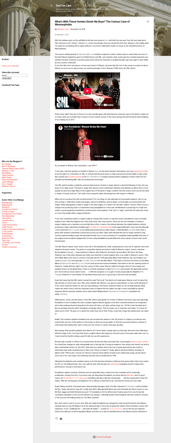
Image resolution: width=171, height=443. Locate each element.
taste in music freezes (139, 342)
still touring (114, 364)
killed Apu (130, 375)
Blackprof (6, 207)
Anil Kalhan (6, 173)
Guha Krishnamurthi (9, 180)
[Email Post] (61, 420)
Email (4, 75)
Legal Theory (7, 227)
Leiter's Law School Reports (13, 229)
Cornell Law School (9, 209)
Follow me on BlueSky (10, 66)
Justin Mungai (7, 182)
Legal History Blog (9, 225)
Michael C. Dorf (8, 171)
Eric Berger (6, 164)
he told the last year (75, 378)
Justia (4, 223)
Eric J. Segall (7, 184)
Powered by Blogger (103, 437)
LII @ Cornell (7, 231)
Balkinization (7, 205)
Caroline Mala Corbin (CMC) (13, 168)
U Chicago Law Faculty (11, 242)
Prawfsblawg (7, 234)
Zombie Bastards (115, 409)
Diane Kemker (7, 175)
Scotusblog (6, 236)
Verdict (5, 245)
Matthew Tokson (8, 186)
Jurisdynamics (8, 220)
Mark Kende (7, 177)
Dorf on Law (63, 5)
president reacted (74, 177)
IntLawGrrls (6, 218)
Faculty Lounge (8, 211)
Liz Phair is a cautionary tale (100, 227)
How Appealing (8, 216)
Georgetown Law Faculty (12, 214)
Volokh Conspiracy (9, 247)
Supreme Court (8, 238)
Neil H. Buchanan (8, 166)
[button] (147, 22)
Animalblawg (7, 203)
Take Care (6, 240)
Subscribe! (7, 78)
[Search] (152, 6)
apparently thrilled (141, 171)
